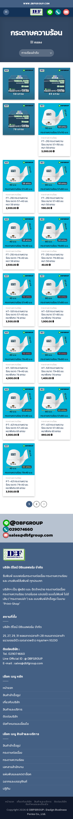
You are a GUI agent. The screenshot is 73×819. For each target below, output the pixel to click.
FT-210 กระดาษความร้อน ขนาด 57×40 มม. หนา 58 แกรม (17, 201)
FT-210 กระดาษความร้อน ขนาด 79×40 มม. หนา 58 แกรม (17, 258)
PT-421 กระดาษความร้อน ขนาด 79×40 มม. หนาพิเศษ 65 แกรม (17, 485)
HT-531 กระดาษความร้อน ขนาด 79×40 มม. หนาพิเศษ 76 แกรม (17, 371)
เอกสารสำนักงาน (13, 767)
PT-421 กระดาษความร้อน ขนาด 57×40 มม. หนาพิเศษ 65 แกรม (17, 428)
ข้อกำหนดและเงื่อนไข (16, 723)
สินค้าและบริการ (12, 709)
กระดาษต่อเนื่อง (12, 752)
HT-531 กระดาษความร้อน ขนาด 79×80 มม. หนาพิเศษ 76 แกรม (52, 371)
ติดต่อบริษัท (10, 716)
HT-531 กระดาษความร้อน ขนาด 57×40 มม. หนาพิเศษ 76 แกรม (17, 315)
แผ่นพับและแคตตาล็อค (17, 774)
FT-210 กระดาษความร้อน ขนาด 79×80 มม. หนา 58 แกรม (52, 258)
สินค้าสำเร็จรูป (11, 695)
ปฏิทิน (6, 788)
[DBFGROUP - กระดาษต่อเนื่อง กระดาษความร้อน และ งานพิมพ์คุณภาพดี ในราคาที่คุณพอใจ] (36, 12)
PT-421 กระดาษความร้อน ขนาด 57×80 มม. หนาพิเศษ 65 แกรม (52, 428)
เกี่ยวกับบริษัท (11, 702)
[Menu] (6, 12)
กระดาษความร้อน (13, 760)
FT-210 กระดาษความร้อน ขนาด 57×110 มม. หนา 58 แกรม (52, 145)
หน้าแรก (8, 688)
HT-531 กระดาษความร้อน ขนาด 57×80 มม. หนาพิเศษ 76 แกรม (52, 315)
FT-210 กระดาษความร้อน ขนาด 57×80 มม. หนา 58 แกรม (52, 201)
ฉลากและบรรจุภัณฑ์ (15, 781)
